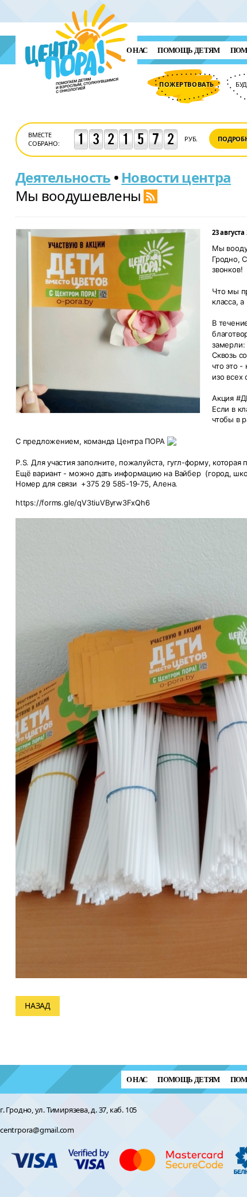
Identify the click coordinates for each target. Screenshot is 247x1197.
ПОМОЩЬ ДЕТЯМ (188, 50)
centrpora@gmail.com (37, 1130)
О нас (137, 50)
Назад (38, 1005)
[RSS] (150, 195)
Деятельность (63, 177)
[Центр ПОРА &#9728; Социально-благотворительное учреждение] (76, 108)
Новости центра (176, 177)
